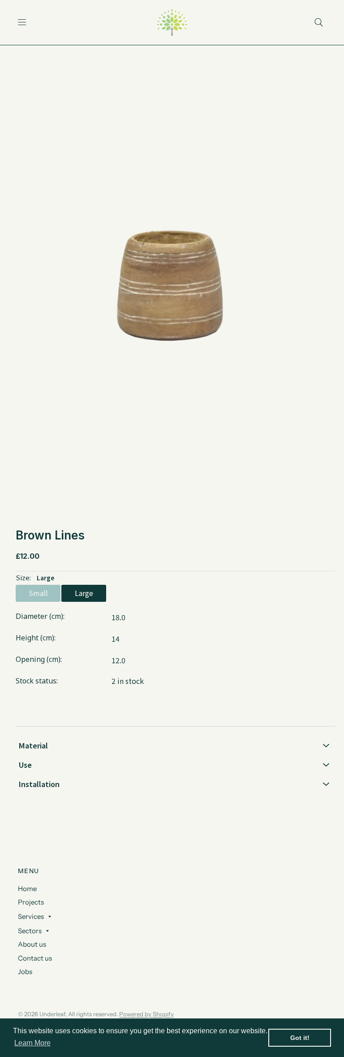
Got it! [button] (300, 1037)
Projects (31, 902)
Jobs (25, 971)
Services (31, 916)
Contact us (35, 958)
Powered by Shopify (146, 1014)
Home (27, 888)
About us (32, 944)
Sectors (30, 931)
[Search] (318, 22)
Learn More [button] (32, 1043)
